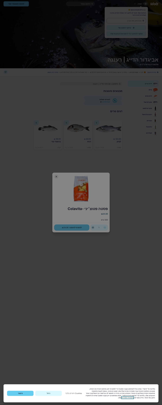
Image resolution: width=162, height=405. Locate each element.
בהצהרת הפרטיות (127, 398)
